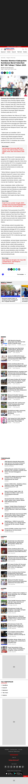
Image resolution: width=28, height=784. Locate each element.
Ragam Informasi (11, 57)
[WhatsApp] (7, 73)
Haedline (5, 685)
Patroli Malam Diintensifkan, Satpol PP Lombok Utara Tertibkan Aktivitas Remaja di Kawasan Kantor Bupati (16, 634)
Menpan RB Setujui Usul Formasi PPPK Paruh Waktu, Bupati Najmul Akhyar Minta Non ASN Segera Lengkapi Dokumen (16, 516)
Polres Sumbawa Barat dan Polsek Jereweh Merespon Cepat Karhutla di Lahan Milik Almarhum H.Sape (17, 366)
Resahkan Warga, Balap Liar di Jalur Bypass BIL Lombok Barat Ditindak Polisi (17, 641)
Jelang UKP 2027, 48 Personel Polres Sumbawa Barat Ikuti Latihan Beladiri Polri (16, 404)
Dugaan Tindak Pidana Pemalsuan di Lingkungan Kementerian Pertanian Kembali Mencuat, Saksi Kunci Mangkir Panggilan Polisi (16, 508)
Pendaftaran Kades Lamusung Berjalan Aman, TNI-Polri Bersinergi (16, 412)
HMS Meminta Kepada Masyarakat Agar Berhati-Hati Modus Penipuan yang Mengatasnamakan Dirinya (16, 342)
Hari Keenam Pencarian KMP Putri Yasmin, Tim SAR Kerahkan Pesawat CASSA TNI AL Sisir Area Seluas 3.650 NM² (13, 151)
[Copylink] (12, 73)
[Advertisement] (14, 320)
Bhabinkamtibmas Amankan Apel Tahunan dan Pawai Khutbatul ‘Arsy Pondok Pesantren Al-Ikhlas (17, 373)
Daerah (4, 687)
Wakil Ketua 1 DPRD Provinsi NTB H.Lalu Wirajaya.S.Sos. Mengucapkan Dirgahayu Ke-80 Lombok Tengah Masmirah (15, 523)
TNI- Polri (5, 692)
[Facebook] (2, 73)
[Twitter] (5, 73)
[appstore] (9, 773)
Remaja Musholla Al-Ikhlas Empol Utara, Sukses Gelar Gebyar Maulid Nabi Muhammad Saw (14, 500)
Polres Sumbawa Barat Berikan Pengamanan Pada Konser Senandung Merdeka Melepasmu (17, 389)
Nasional (4, 690)
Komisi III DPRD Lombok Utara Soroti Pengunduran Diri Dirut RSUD (15, 529)
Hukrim (4, 695)
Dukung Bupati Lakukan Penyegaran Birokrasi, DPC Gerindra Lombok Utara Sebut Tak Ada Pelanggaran (16, 470)
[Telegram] (10, 73)
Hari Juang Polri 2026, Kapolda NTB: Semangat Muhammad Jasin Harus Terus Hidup (17, 420)
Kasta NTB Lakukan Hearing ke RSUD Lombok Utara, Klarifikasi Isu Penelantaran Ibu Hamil (15, 478)
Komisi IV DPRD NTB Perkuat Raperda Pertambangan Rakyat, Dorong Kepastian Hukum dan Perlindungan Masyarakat (17, 358)
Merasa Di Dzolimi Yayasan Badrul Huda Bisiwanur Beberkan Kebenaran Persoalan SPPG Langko (17, 397)
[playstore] (18, 773)
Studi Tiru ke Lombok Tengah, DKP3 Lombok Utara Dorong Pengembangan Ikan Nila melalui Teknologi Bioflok (14, 204)
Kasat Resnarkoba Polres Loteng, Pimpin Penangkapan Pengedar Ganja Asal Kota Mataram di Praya (16, 649)
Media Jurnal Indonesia (7, 67)
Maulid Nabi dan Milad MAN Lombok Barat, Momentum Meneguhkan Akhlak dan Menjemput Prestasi (16, 350)
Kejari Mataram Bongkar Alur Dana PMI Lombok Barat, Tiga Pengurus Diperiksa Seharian (14, 261)
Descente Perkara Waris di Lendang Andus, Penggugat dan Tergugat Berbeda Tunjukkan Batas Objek (10, 300)
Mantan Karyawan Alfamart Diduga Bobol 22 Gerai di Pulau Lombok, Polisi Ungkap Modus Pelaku (17, 618)
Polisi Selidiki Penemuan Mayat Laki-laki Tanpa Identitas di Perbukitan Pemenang (17, 602)
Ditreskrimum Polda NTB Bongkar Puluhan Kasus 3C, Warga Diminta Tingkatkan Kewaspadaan (15, 626)
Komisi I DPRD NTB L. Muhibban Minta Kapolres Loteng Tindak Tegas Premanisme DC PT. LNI (15, 485)
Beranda (3, 57)
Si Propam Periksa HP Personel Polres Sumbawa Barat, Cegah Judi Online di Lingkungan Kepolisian (17, 381)
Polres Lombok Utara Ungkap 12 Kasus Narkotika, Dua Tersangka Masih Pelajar (17, 594)
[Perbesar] (14, 95)
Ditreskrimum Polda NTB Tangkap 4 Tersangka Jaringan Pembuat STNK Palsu (17, 610)
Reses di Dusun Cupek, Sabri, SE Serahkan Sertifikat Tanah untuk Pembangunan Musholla (14, 493)
